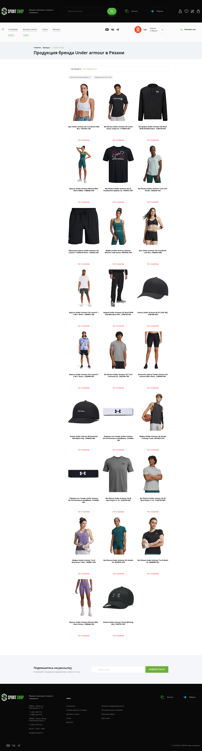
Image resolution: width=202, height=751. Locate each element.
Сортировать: (76, 69)
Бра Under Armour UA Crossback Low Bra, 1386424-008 (152, 251)
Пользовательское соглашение (112, 710)
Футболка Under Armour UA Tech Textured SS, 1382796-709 (118, 375)
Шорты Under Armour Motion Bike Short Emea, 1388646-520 (83, 623)
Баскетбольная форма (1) (80, 77)
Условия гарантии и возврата (76, 710)
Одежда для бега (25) (103, 77)
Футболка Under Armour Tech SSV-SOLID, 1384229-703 (153, 189)
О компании (13, 29)
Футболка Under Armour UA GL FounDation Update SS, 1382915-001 (118, 189)
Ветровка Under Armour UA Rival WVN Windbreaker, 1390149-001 (153, 128)
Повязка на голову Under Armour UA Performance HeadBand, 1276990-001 (83, 500)
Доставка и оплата (30, 29)
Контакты (56, 29)
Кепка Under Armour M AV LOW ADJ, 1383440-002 (153, 313)
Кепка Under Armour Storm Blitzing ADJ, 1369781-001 (118, 623)
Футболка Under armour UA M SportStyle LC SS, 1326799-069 (153, 499)
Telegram (159, 11)
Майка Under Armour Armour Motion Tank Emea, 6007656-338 (118, 251)
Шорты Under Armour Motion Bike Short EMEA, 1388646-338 (83, 189)
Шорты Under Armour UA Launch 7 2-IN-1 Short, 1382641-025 (83, 313)
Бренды (11, 35)
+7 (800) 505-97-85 (35, 715)
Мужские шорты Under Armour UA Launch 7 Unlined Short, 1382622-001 (84, 251)
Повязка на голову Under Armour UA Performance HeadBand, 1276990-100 (118, 438)
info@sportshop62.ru (36, 733)
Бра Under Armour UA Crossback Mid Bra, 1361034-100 (83, 128)
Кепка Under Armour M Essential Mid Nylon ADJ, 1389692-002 (84, 437)
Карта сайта (106, 718)
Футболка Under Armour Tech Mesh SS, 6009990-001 (152, 561)
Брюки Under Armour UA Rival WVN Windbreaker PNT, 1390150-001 (118, 313)
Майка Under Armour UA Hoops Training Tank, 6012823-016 (152, 437)
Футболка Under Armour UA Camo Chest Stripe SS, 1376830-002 (118, 128)
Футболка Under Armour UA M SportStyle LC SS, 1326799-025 (118, 499)
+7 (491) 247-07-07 (35, 725)
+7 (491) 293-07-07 (35, 712)
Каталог (134, 11)
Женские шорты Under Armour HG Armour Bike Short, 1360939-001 (153, 375)
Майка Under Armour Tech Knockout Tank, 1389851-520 (84, 561)
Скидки (26, 35)
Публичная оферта (108, 714)
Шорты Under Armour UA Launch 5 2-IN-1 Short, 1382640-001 (83, 375)
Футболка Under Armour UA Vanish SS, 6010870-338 (118, 561)
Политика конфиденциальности (113, 706)
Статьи (45, 29)
